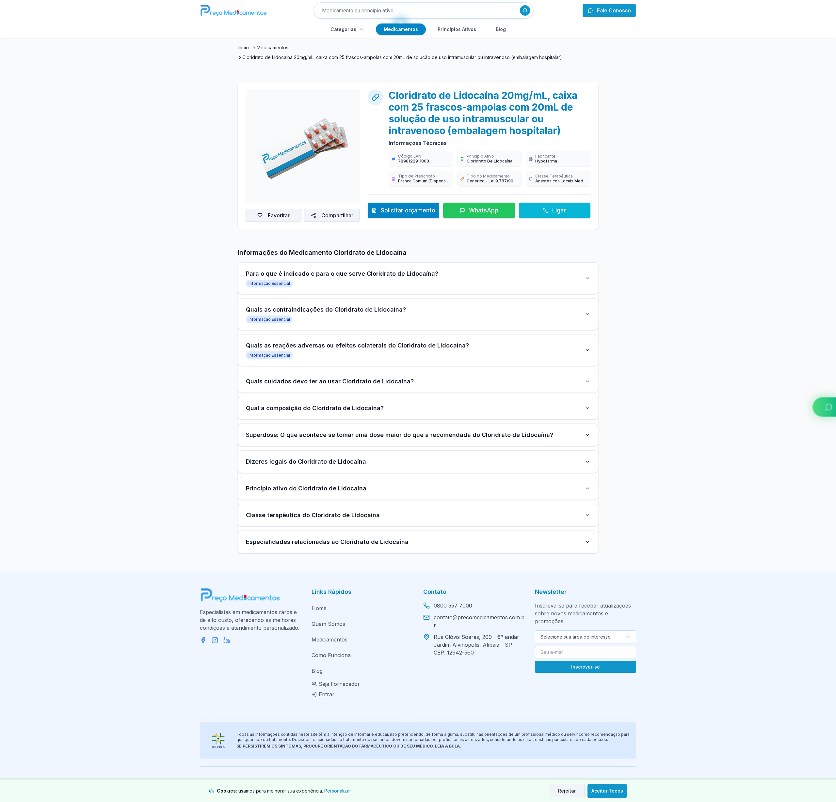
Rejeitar (567, 791)
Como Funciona (331, 655)
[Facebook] (203, 640)
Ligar (559, 210)
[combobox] (585, 636)
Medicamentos (272, 47)
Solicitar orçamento (408, 210)
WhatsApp (483, 210)
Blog (317, 671)
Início (243, 47)
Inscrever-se (585, 667)
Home (319, 608)
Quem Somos (328, 624)
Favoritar (279, 215)
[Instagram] (215, 640)
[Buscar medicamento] (525, 10)
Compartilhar (337, 215)
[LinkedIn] (226, 640)
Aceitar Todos (607, 791)
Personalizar (337, 791)
